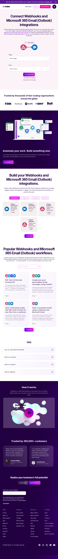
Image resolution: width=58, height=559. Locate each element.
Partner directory (20, 520)
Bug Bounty (47, 531)
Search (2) (45, 198)
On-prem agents (34, 536)
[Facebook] (39, 545)
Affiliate (32, 528)
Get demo (5, 528)
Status (4, 533)
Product (5, 512)
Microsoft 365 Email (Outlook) (25, 29)
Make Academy (34, 512)
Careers (46, 515)
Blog (32, 523)
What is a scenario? (10, 357)
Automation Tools (20, 526)
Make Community (35, 515)
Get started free (45, 6)
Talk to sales (28, 6)
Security (32, 533)
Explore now (48, 2)
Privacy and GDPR (49, 526)
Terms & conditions (49, 523)
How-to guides (19, 512)
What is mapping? (10, 372)
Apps (4, 520)
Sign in (35, 6)
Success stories (20, 515)
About (46, 512)
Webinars (33, 526)
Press (46, 520)
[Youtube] (54, 545)
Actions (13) (35, 198)
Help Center (33, 518)
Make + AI (5, 515)
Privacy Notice (22, 500)
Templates (18, 518)
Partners (32, 531)
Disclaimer (47, 528)
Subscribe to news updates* (10, 490)
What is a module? (10, 364)
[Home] (6, 7)
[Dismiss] (56, 2)
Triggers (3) (25, 198)
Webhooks (11, 29)
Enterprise (5, 531)
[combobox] (9, 58)
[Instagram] (43, 545)
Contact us (47, 518)
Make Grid (5, 523)
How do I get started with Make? (14, 349)
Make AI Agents (6, 518)
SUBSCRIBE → (6, 503)
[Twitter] (47, 545)
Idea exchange (19, 523)
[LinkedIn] (50, 545)
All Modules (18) (15, 198)
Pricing (4, 526)
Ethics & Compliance (49, 533)
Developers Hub (34, 520)
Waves (4, 536)
